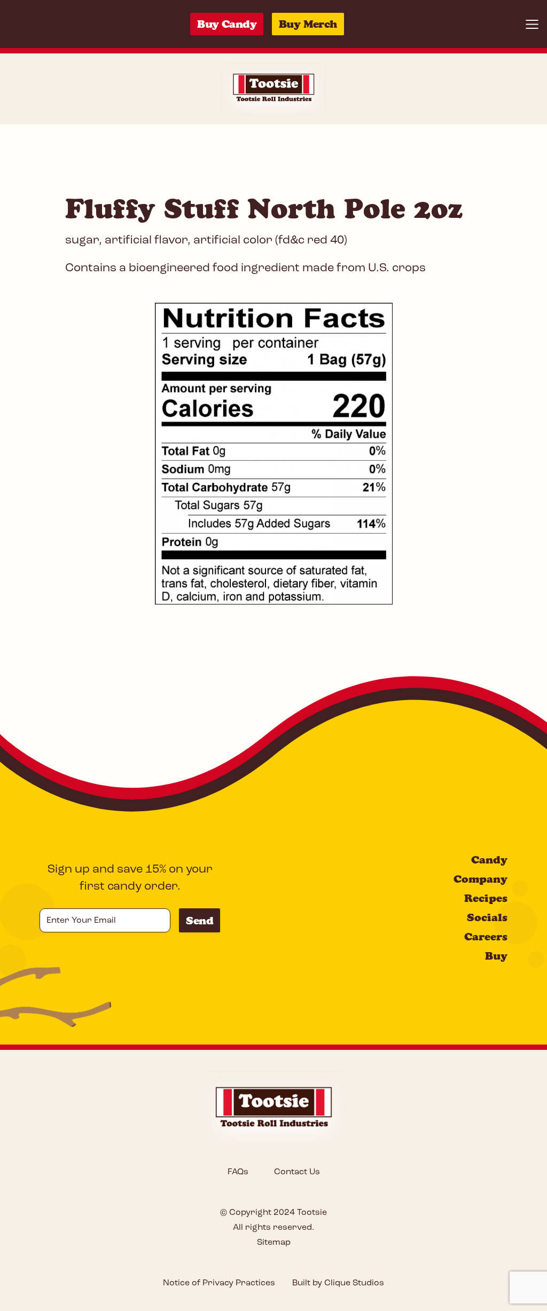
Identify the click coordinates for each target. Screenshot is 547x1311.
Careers (485, 936)
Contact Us (297, 1172)
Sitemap (274, 1242)
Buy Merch (308, 24)
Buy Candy (226, 24)
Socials (487, 917)
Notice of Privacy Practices (219, 1283)
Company (480, 879)
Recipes (485, 898)
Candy (489, 859)
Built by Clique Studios (338, 1283)
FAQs (238, 1172)
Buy (496, 956)
